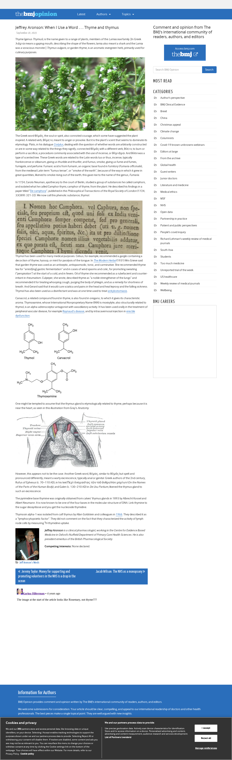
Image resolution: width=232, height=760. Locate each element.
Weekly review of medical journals (180, 283)
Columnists (167, 138)
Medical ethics (168, 191)
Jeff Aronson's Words (29, 562)
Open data (166, 212)
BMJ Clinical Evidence (172, 104)
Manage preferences (206, 748)
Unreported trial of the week (176, 270)
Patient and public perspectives (178, 225)
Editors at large (169, 151)
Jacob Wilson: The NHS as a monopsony (119, 571)
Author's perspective (172, 97)
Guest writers (168, 171)
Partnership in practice (173, 218)
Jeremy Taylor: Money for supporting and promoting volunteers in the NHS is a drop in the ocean (47, 576)
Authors (102, 14)
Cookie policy (27, 754)
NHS (163, 205)
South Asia (166, 250)
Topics (126, 14)
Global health (168, 165)
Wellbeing (166, 290)
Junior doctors (168, 178)
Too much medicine (172, 263)
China (163, 118)
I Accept (206, 728)
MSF (162, 198)
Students (165, 256)
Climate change (169, 131)
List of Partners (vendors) (118, 737)
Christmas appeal (170, 124)
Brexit (163, 111)
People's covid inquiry (173, 232)
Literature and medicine (174, 185)
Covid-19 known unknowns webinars (182, 144)
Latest (81, 14)
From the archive (170, 158)
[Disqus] (81, 632)
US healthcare (168, 276)
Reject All (206, 738)
